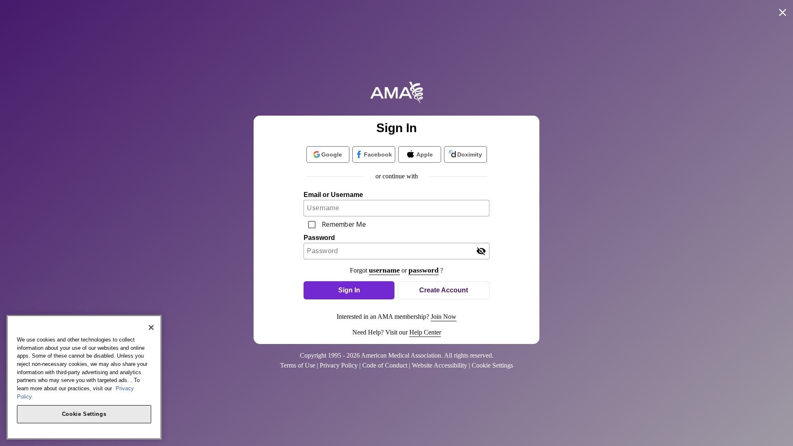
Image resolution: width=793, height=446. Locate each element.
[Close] (151, 327)
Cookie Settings (84, 413)
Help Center (425, 332)
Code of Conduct (384, 365)
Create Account (443, 290)
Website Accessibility (439, 365)
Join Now (443, 316)
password (423, 270)
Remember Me (344, 224)
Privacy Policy (339, 365)
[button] (349, 290)
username (384, 270)
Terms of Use (297, 365)
